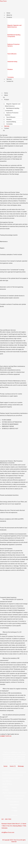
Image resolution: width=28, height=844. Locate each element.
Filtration (10, 69)
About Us (9, 15)
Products (9, 17)
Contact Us (10, 81)
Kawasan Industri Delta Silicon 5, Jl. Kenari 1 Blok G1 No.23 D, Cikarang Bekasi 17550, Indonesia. (14, 826)
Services (9, 79)
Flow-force (3, 1)
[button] (14, 11)
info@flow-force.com (8, 832)
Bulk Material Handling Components (12, 109)
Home (8, 13)
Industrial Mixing (11, 121)
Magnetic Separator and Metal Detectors (12, 105)
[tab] (14, 600)
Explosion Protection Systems (11, 114)
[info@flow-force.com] (2, 830)
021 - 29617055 (6, 819)
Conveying (9, 124)
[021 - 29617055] (2, 817)
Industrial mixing (12, 61)
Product (6, 99)
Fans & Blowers (11, 54)
